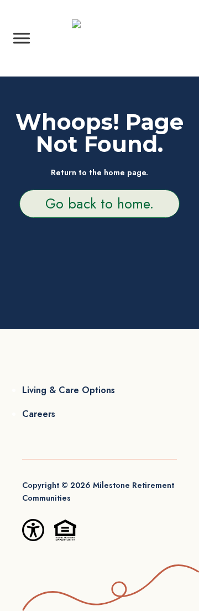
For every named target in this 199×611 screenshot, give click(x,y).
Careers (38, 414)
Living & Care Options (68, 390)
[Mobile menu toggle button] (21, 38)
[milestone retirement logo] (99, 38)
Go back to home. (99, 203)
